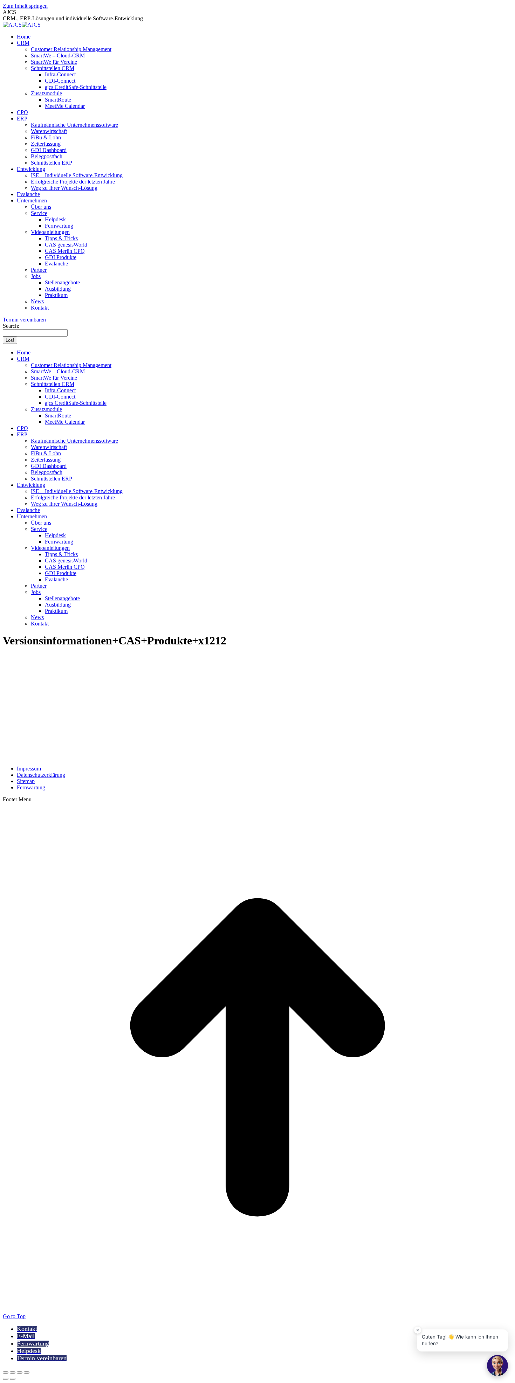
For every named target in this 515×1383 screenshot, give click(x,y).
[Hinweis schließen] (417, 1330)
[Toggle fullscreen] (19, 1372)
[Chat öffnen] (497, 1365)
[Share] (12, 1372)
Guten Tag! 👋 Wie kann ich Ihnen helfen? (460, 1340)
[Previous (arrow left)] (5, 1379)
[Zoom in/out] (26, 1372)
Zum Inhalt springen (25, 6)
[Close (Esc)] (5, 1372)
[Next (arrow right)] (12, 1379)
